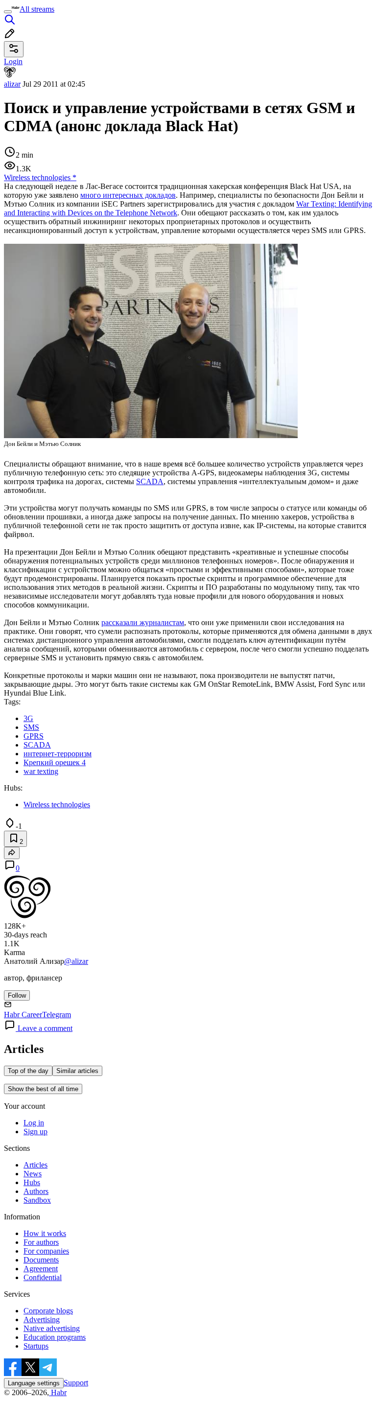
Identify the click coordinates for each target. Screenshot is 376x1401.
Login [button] (13, 61)
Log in (34, 1123)
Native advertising (52, 1328)
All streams (37, 9)
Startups (36, 1346)
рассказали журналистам (142, 622)
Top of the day (28, 1070)
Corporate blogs (48, 1311)
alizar (12, 84)
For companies (46, 1251)
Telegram (56, 1014)
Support (76, 1382)
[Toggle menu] (8, 11)
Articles (35, 1165)
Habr (58, 1392)
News (33, 1173)
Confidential (43, 1277)
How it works (45, 1233)
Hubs (32, 1182)
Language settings (34, 1383)
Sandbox (37, 1200)
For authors (41, 1242)
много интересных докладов (128, 195)
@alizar (76, 961)
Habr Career (23, 1014)
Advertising (42, 1319)
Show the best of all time (43, 1089)
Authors (36, 1191)
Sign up (35, 1131)
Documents (41, 1260)
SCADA (150, 481)
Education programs (55, 1337)
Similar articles (77, 1070)
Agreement (41, 1268)
